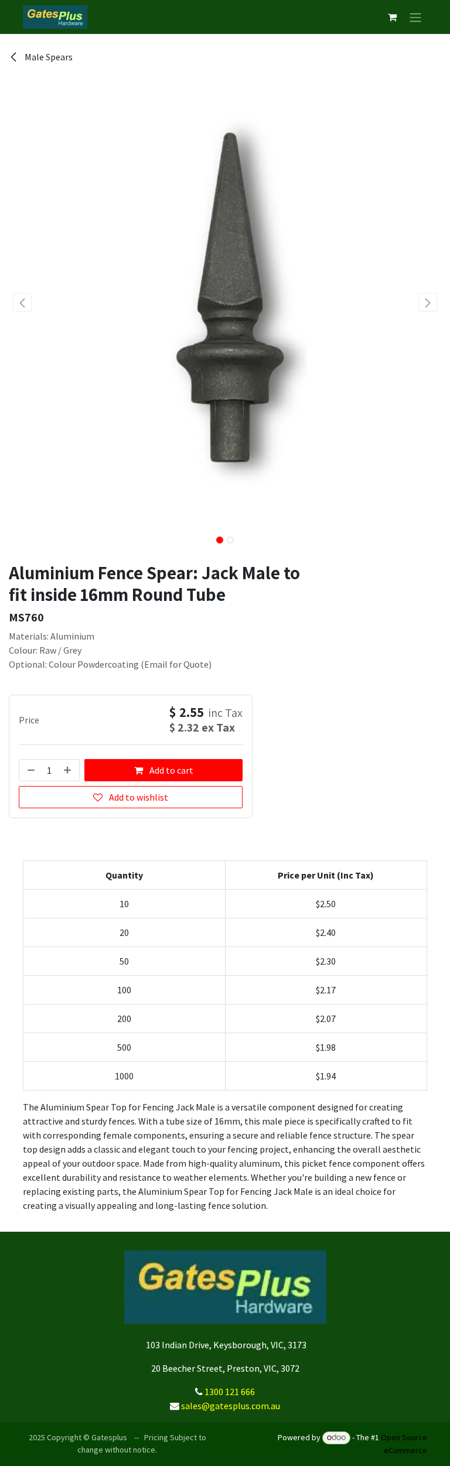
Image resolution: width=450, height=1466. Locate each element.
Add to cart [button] (170, 770)
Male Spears (48, 57)
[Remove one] (29, 770)
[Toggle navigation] (415, 17)
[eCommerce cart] (392, 17)
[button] (22, 302)
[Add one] (68, 770)
